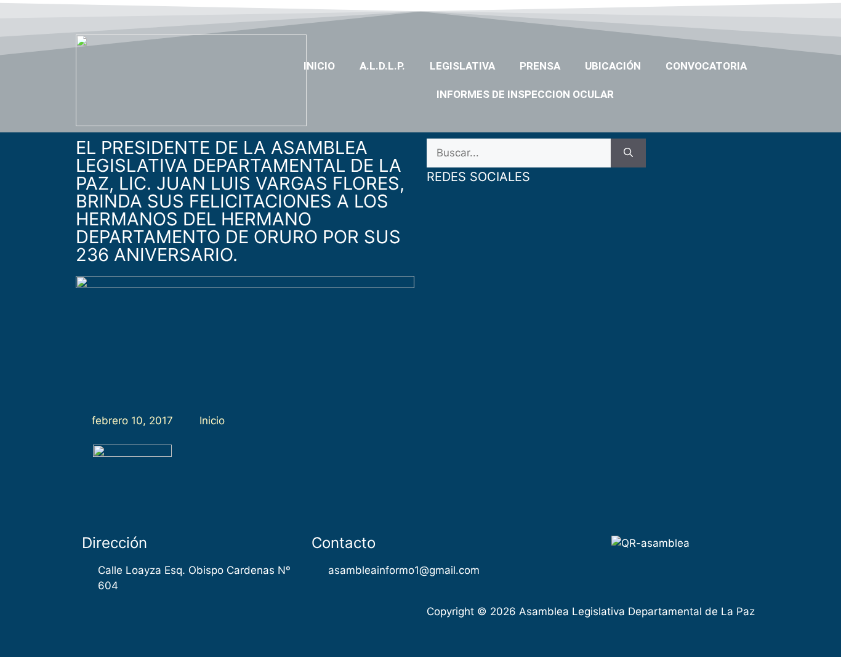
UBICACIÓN (613, 66)
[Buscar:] (519, 153)
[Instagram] (730, 14)
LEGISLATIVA (462, 66)
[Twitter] (682, 14)
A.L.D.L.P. (382, 66)
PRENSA (540, 66)
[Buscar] (628, 153)
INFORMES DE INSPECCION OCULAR (525, 94)
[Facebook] (658, 14)
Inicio (319, 66)
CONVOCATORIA (706, 66)
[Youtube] (706, 14)
